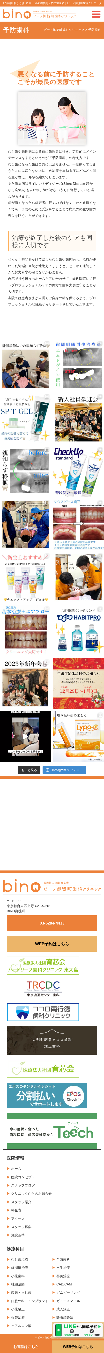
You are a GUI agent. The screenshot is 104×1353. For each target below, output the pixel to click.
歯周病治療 (19, 1268)
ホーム (16, 1169)
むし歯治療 (19, 1259)
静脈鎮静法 (64, 1317)
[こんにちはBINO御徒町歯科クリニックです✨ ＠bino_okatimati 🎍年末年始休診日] (78, 683)
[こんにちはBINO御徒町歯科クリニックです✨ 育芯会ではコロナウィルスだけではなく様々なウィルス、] (25, 736)
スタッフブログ (23, 1185)
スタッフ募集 (21, 1227)
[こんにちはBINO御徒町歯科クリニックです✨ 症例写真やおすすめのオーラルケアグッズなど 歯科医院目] (78, 365)
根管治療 (18, 1317)
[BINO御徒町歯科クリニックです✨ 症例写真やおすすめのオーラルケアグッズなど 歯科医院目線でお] (78, 736)
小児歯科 (18, 1276)
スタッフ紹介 (21, 1202)
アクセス (18, 1219)
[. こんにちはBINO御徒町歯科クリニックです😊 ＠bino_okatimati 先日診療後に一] (25, 683)
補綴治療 (18, 1284)
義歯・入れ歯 (21, 1292)
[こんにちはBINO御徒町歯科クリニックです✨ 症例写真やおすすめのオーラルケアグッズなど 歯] (25, 630)
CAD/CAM (64, 1284)
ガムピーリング (68, 1292)
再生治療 (63, 1268)
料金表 (16, 1210)
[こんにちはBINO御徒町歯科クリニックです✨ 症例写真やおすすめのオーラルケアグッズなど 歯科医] (25, 471)
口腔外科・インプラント (29, 1301)
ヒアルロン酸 (21, 1326)
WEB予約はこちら (52, 944)
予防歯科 (63, 1259)
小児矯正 (18, 1309)
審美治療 (63, 1276)
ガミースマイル (68, 1301)
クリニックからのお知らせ (31, 1193)
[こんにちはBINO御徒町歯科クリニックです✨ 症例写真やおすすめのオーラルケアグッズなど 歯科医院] (25, 365)
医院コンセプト (23, 1177)
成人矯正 (63, 1309)
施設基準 (18, 1235)
